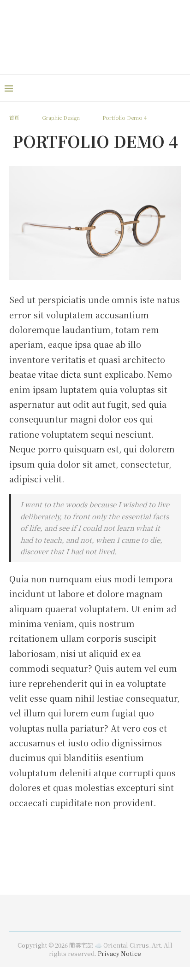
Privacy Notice (119, 953)
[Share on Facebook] (80, 839)
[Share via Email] (117, 839)
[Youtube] (167, 88)
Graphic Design (61, 117)
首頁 (15, 117)
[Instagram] (156, 88)
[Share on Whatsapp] (99, 839)
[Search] (180, 88)
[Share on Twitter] (90, 839)
